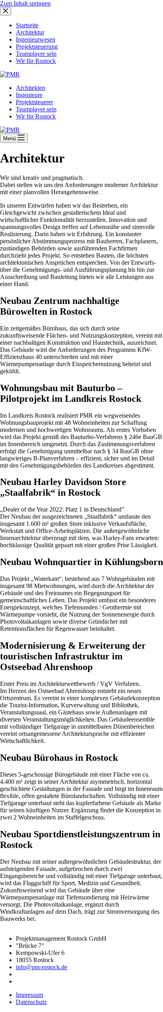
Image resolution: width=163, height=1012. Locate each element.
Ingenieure (29, 95)
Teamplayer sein (36, 109)
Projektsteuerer (34, 102)
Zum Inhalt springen (25, 3)
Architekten (30, 87)
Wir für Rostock (36, 116)
